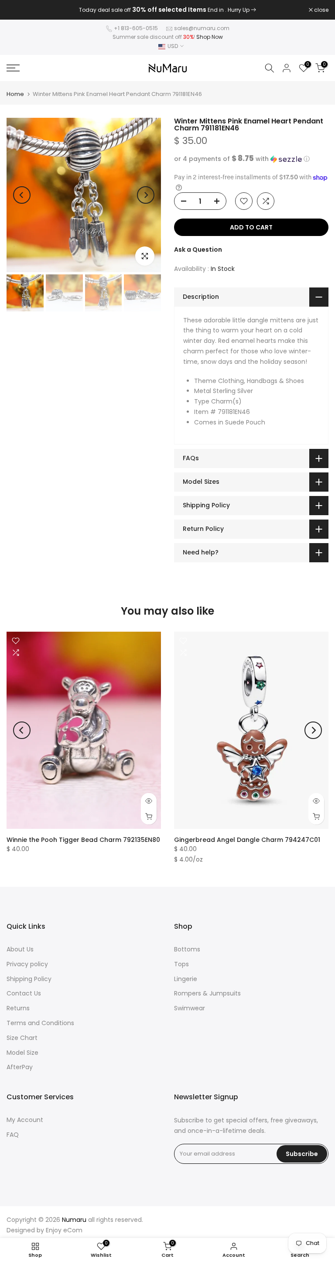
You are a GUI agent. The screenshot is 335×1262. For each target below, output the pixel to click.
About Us (20, 949)
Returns (18, 1008)
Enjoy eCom (64, 1230)
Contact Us (24, 993)
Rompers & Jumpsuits (207, 993)
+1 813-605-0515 (136, 28)
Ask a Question (198, 249)
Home (15, 94)
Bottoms (187, 949)
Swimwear (189, 1008)
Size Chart (22, 1037)
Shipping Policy (29, 979)
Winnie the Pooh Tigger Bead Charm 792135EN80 (83, 839)
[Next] (145, 195)
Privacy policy (27, 964)
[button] (251, 159)
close (18, 10)
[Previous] (22, 195)
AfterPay (20, 1067)
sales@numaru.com (201, 28)
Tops (181, 964)
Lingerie (185, 979)
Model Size (22, 1052)
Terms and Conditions (40, 1023)
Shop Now (209, 37)
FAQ (13, 1134)
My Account (25, 1119)
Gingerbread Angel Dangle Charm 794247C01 (247, 839)
